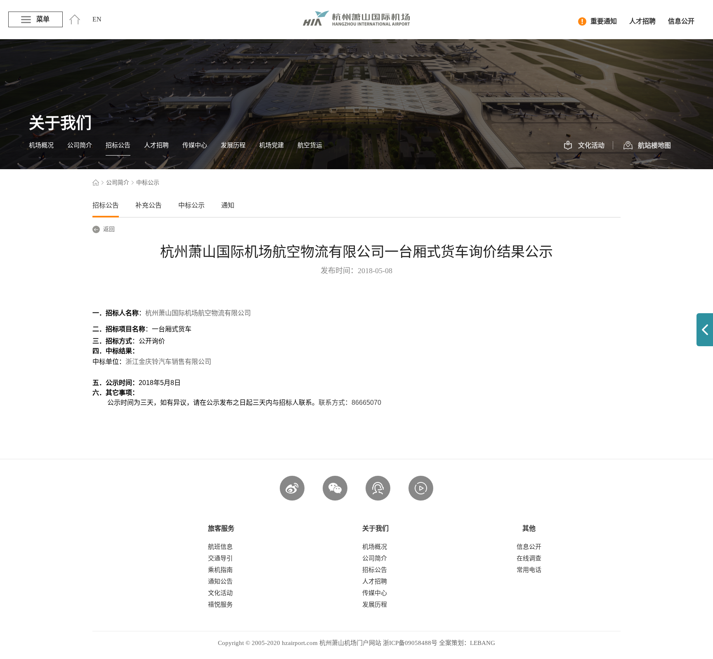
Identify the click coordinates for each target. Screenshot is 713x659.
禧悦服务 (220, 604)
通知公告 (220, 581)
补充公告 (148, 205)
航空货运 (309, 145)
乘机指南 (220, 570)
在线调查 (529, 558)
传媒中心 (194, 145)
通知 (227, 205)
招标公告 (118, 145)
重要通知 (603, 21)
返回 (109, 229)
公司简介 (79, 145)
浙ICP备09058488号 (410, 643)
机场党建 (271, 145)
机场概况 (41, 145)
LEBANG (482, 643)
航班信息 (220, 546)
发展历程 (233, 145)
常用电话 (529, 570)
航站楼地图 (654, 145)
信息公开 (681, 21)
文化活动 (591, 145)
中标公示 (191, 205)
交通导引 (220, 558)
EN (97, 19)
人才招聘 (642, 21)
